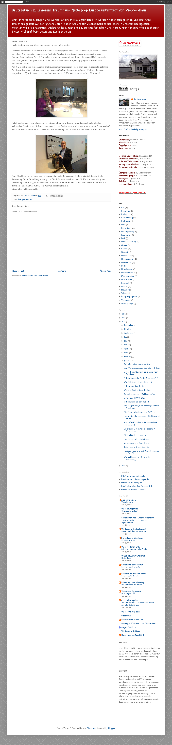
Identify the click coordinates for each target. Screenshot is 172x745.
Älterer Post (105, 271)
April (126, 349)
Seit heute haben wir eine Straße (134, 549)
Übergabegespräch (25, 199)
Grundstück (126, 255)
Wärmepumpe (127, 303)
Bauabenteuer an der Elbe (132, 619)
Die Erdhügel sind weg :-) (135, 435)
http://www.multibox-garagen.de (135, 479)
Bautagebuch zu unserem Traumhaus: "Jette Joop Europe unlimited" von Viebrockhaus (79, 10)
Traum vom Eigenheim (131, 591)
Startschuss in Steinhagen (132, 538)
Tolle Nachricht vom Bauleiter (136, 447)
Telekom (125, 293)
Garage (124, 245)
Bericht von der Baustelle (132, 564)
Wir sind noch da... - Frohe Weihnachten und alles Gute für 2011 (137, 603)
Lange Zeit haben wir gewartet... (134, 531)
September (129, 333)
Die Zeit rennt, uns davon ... (132, 585)
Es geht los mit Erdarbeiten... (136, 439)
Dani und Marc (140, 99)
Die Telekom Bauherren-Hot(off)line (139, 412)
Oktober (128, 329)
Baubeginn (125, 214)
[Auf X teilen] (56, 196)
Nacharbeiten (126, 279)
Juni (126, 341)
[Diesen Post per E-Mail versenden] (51, 196)
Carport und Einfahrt (129, 511)
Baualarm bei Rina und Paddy (133, 573)
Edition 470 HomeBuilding (132, 582)
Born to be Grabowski (130, 576)
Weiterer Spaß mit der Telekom (137, 390)
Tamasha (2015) (127, 502)
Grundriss (125, 252)
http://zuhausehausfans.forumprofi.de (137, 486)
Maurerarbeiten (127, 276)
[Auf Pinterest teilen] (61, 196)
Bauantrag (125, 211)
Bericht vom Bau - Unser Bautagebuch (137, 517)
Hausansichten (127, 259)
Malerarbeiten (127, 272)
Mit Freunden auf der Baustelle (137, 402)
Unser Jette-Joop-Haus (130, 612)
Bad (122, 207)
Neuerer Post (18, 271)
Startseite (62, 271)
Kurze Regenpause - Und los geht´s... (139, 394)
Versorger (125, 300)
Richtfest (125, 283)
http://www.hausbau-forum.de (133, 489)
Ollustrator (91, 728)
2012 (124, 321)
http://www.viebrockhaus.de (133, 476)
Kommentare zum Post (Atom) (35, 275)
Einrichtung (126, 228)
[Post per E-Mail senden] (47, 196)
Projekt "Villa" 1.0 (128, 627)
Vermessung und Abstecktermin (137, 443)
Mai (126, 345)
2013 (124, 318)
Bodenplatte (126, 221)
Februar (127, 356)
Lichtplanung (126, 269)
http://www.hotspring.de (131, 483)
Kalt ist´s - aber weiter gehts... (137, 364)
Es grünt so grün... (128, 540)
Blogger (111, 728)
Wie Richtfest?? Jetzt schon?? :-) (138, 382)
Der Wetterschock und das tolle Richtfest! (142, 368)
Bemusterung (127, 218)
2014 (124, 314)
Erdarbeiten (126, 235)
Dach (123, 224)
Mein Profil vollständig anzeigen (133, 129)
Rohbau (124, 286)
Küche (123, 266)
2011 (124, 465)
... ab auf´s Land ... (128, 500)
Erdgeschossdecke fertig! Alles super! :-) (141, 378)
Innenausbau (126, 262)
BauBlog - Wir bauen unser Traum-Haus (138, 623)
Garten (124, 248)
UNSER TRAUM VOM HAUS (133, 556)
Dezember (129, 325)
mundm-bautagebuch (130, 600)
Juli (125, 337)
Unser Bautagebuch (129, 509)
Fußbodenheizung (128, 242)
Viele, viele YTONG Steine (135, 398)
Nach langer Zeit (128, 593)
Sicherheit (125, 290)
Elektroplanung (127, 231)
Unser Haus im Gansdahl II (132, 635)
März (126, 352)
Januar (127, 360)
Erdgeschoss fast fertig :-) (135, 386)
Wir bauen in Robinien (130, 631)
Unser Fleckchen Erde (130, 547)
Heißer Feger (126, 558)
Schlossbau (126, 615)
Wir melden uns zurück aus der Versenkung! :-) (137, 458)
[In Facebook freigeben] (59, 196)
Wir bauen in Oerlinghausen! (133, 529)
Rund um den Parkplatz (130, 567)
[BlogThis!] (54, 196)
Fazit (123, 238)
